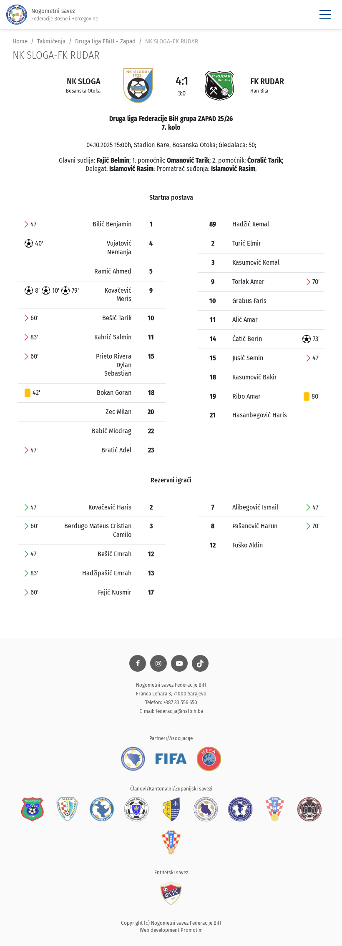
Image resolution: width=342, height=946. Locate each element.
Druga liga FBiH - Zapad (105, 41)
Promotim (192, 930)
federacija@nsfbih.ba (179, 711)
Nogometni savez (64, 14)
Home (20, 41)
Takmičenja (51, 41)
